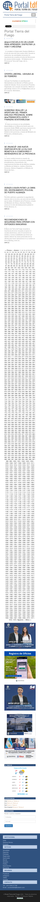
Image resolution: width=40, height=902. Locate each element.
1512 (19, 602)
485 (5, 351)
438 (30, 339)
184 (23, 285)
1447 (11, 585)
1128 (23, 496)
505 (12, 355)
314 (5, 314)
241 (33, 297)
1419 (11, 577)
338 (26, 318)
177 (30, 283)
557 (5, 366)
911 (16, 442)
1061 (6, 478)
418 (23, 335)
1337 (19, 554)
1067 (32, 478)
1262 (28, 533)
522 (9, 359)
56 (11, 260)
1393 (19, 569)
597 (19, 374)
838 (12, 426)
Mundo (5, 860)
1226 (23, 523)
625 (23, 380)
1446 (6, 585)
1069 (11, 480)
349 (33, 320)
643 (23, 384)
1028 (15, 469)
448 (33, 341)
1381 (28, 566)
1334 (6, 554)
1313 (6, 548)
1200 (32, 515)
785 (16, 415)
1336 (15, 554)
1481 (6, 595)
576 (9, 370)
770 (26, 411)
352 (12, 322)
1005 (6, 463)
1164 (28, 506)
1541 (23, 610)
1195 (11, 515)
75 (33, 262)
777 (19, 413)
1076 (11, 482)
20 (34, 252)
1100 (23, 488)
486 (9, 351)
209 (16, 291)
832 (23, 424)
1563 (28, 616)
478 (12, 349)
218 (16, 293)
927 (9, 446)
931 (23, 446)
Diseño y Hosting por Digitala (24, 896)
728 (5, 403)
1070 (15, 480)
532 (12, 360)
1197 (19, 515)
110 (16, 270)
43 (6, 258)
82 (22, 264)
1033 (6, 471)
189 (9, 287)
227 (16, 295)
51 (28, 258)
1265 (11, 535)
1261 (23, 533)
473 (26, 347)
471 (19, 347)
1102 (32, 488)
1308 (15, 546)
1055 (11, 477)
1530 (6, 608)
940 (23, 448)
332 (5, 318)
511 (33, 355)
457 (33, 343)
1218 (19, 521)
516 (19, 357)
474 (30, 347)
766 (12, 411)
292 (23, 308)
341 (5, 320)
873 (9, 434)
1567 (15, 618)
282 (19, 306)
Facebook (6, 874)
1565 (6, 618)
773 (5, 413)
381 (19, 328)
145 (12, 277)
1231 (15, 525)
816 (30, 420)
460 (12, 345)
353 (16, 322)
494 (5, 353)
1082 (6, 484)
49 (22, 258)
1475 (11, 593)
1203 (15, 517)
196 (33, 287)
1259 (15, 533)
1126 (15, 496)
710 (5, 399)
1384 (11, 567)
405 (9, 333)
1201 (6, 517)
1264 (6, 535)
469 (12, 347)
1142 (23, 500)
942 (30, 448)
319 (23, 314)
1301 (15, 544)
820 (12, 422)
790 (33, 415)
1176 (19, 509)
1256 (32, 531)
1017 (28, 465)
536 (26, 360)
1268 (23, 535)
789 (30, 415)
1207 (32, 517)
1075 (6, 482)
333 (9, 318)
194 (26, 287)
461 (16, 345)
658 (12, 388)
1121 (23, 494)
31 (33, 254)
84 (28, 264)
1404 (6, 573)
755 (5, 409)
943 (33, 448)
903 (19, 440)
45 (11, 258)
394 (33, 330)
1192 (28, 513)
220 (23, 293)
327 (19, 316)
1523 (6, 606)
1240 (23, 527)
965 (16, 453)
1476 (15, 593)
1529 (32, 606)
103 (22, 268)
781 (33, 413)
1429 (23, 579)
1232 (19, 525)
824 (26, 422)
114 (30, 270)
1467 (6, 591)
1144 (32, 500)
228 (19, 295)
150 (30, 277)
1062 (11, 478)
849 (19, 428)
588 (19, 372)
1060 (32, 477)
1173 (6, 509)
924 (30, 444)
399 (19, 331)
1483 (15, 595)
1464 (23, 589)
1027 (11, 469)
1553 (15, 614)
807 (30, 419)
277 (33, 304)
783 (9, 415)
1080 (28, 482)
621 (9, 380)
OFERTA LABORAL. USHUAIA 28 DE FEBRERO (19, 75)
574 (33, 368)
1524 (11, 606)
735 (30, 403)
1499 (23, 598)
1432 (6, 581)
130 (23, 273)
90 (14, 266)
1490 (15, 596)
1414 (19, 575)
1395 (28, 569)
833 (26, 424)
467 (5, 347)
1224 (15, 523)
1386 (19, 567)
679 (23, 391)
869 (26, 432)
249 (30, 299)
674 (5, 391)
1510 (11, 602)
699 (30, 395)
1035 (15, 471)
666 (9, 389)
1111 (11, 492)
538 (33, 360)
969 (30, 453)
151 (33, 277)
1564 (32, 616)
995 (26, 459)
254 (16, 301)
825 (30, 422)
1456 (19, 587)
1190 (19, 513)
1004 (31, 461)
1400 (19, 571)
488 (16, 351)
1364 (15, 562)
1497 (15, 598)
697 (23, 395)
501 (30, 353)
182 (16, 285)
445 (23, 341)
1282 (23, 538)
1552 (11, 614)
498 (19, 353)
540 (9, 362)
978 (30, 455)
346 (23, 320)
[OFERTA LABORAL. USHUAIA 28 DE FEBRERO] (20, 95)
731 (16, 403)
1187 (6, 513)
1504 (15, 600)
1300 (11, 544)
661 (23, 388)
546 (30, 362)
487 (12, 351)
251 (5, 301)
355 (23, 322)
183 (19, 285)
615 (19, 378)
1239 (19, 527)
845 (5, 428)
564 (30, 366)
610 (33, 376)
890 (5, 438)
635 (26, 382)
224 (5, 295)
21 (6, 254)
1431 (32, 579)
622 (12, 380)
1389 (32, 567)
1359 (23, 560)
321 (30, 314)
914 (26, 442)
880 (33, 434)
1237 (11, 527)
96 (30, 266)
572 (26, 368)
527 (26, 359)
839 (16, 426)
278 (5, 306)
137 (16, 275)
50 (25, 258)
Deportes (6, 852)
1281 (19, 538)
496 (12, 353)
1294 (15, 542)
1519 (19, 604)
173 (16, 283)
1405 (11, 573)
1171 (28, 508)
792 (9, 417)
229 (23, 295)
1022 (19, 467)
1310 (23, 546)
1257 (6, 533)
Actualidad (6, 850)
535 (23, 360)
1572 (10, 620)
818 (5, 422)
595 (12, 374)
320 (26, 314)
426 (19, 337)
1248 (28, 529)
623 (16, 380)
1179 (32, 509)
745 (33, 405)
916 (33, 442)
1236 (6, 527)
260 (5, 302)
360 (9, 324)
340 (33, 318)
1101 (28, 488)
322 (33, 314)
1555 (23, 614)
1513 (23, 602)
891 (9, 438)
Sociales (5, 862)
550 (12, 364)
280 (12, 306)
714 (19, 399)
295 (33, 308)
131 (26, 273)
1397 (6, 571)
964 (12, 453)
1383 (6, 567)
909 (9, 442)
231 (30, 295)
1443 (23, 583)
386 (5, 330)
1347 (32, 556)
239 (26, 297)
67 (11, 262)
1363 (11, 562)
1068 (6, 480)
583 (33, 370)
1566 (11, 618)
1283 (28, 538)
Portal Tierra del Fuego (13, 15)
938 (16, 448)
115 (33, 270)
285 (30, 306)
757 (12, 409)
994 (23, 459)
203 (26, 289)
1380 (23, 566)
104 (26, 268)
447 (30, 341)
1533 (19, 608)
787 (23, 415)
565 (33, 366)
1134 (19, 498)
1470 (19, 591)
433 (12, 339)
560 (16, 366)
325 (12, 316)
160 (33, 279)
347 (26, 320)
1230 (11, 525)
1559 (11, 616)
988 (33, 457)
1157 (28, 504)
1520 (23, 604)
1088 (32, 484)
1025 (32, 467)
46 (14, 258)
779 (26, 413)
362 (16, 324)
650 (16, 386)
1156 (23, 504)
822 (19, 422)
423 (9, 337)
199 (12, 289)
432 (9, 339)
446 (26, 341)
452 (16, 343)
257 (26, 301)
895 (23, 438)
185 (26, 285)
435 (19, 339)
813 (19, 420)
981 (9, 457)
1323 (19, 550)
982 (12, 457)
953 (5, 451)
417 (19, 335)
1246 (19, 529)
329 (26, 316)
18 (29, 252)
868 (23, 432)
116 (5, 271)
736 (33, 403)
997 (33, 459)
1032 (32, 469)
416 (16, 335)
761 (26, 409)
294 (30, 308)
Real (5, 805)
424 (12, 337)
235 (12, 297)
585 (9, 372)
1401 (23, 571)
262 (12, 302)
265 (23, 302)
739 (12, 405)
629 (5, 382)
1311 (28, 546)
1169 (19, 508)
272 (16, 304)
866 (16, 432)
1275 (23, 537)
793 (12, 417)
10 (7, 252)
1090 (11, 486)
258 (30, 301)
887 (26, 436)
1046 (32, 473)
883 (12, 436)
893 (16, 438)
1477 (19, 593)
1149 (23, 502)
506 (16, 355)
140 (26, 275)
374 (26, 326)
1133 (15, 498)
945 (9, 449)
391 (23, 330)
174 (19, 283)
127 (12, 273)
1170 (23, 508)
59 (19, 260)
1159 (6, 506)
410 (26, 333)
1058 (23, 477)
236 (16, 297)
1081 (32, 482)
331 (33, 316)
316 (12, 314)
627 (30, 380)
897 (30, 438)
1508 (32, 600)
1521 (28, 604)
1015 (19, 465)
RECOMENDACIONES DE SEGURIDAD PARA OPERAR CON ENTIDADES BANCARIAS (19, 221)
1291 (32, 540)
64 (33, 260)
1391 (11, 569)
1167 (11, 508)
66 (9, 262)
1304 (28, 544)
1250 (6, 531)
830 (16, 424)
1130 (32, 496)
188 (5, 287)
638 (5, 384)
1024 (28, 467)
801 (9, 419)
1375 (32, 564)
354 (19, 322)
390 (19, 330)
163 (12, 281)
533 (16, 360)
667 (12, 389)
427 (23, 337)
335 (16, 318)
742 (23, 405)
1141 (19, 500)
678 (19, 391)
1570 (28, 618)
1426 (11, 579)
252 (9, 301)
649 (12, 386)
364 (23, 324)
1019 (6, 467)
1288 (19, 540)
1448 (15, 585)
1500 (28, 598)
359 (5, 324)
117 (9, 271)
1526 (19, 606)
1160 (11, 506)
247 (23, 299)
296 (5, 310)
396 (9, 331)
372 (19, 326)
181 (12, 285)
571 (23, 368)
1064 (19, 478)
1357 (15, 560)
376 (33, 326)
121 (23, 271)
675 (9, 391)
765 (9, 411)
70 (19, 262)
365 (26, 324)
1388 (28, 567)
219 (19, 293)
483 (30, 349)
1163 (23, 506)
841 (23, 426)
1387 (23, 567)
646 (33, 384)
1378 (15, 566)
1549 (28, 612)
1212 (23, 519)
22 (9, 254)
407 (16, 333)
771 (30, 411)
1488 (6, 596)
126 (9, 273)
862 (33, 430)
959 (26, 451)
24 (14, 254)
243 (9, 299)
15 (21, 252)
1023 (23, 467)
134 (5, 275)
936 (9, 448)
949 (23, 449)
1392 (15, 569)
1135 (23, 498)
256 (23, 301)
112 (23, 270)
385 (33, 328)
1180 (6, 511)
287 (5, 308)
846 (9, 428)
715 (23, 399)
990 (9, 459)
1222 (6, 523)
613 (12, 378)
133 (33, 273)
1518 (15, 604)
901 (12, 440)
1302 (19, 544)
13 (15, 252)
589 (23, 372)
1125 (11, 496)
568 (12, 368)
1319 (32, 548)
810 (9, 420)
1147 (15, 502)
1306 (6, 546)
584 (5, 372)
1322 (15, 550)
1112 (15, 492)
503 (5, 355)
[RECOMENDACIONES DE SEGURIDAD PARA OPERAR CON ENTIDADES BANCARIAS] (20, 245)
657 (9, 388)
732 (19, 403)
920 (16, 444)
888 (30, 436)
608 (26, 376)
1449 (19, 585)
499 (23, 353)
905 (26, 440)
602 (5, 376)
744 (30, 405)
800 (5, 419)
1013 (11, 465)
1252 (15, 531)
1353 (28, 558)
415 (12, 335)
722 (16, 401)
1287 (15, 540)
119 (16, 271)
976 (23, 455)
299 (16, 310)
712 (12, 399)
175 (23, 283)
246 (19, 299)
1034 (11, 471)
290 (16, 308)
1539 (15, 610)
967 (23, 453)
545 (26, 362)
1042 (15, 473)
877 (23, 434)
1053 (32, 475)
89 (11, 266)
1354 (32, 558)
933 (30, 446)
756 (9, 409)
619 (33, 378)
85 (30, 264)
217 (12, 293)
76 (6, 264)
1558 (6, 616)
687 (19, 393)
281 (16, 306)
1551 (6, 614)
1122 (28, 494)
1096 (6, 488)
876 (19, 434)
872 (5, 434)
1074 (32, 480)
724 (23, 401)
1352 (23, 558)
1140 (15, 500)
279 (9, 306)
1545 (11, 612)
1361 (32, 560)
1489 (11, 596)
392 (26, 330)
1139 (11, 500)
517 (23, 357)
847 (12, 428)
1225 (19, 523)
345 (19, 320)
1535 (28, 608)
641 (16, 384)
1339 (28, 554)
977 (26, 455)
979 (33, 455)
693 (9, 395)
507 (19, 355)
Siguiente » (20, 620)
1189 (15, 513)
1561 (19, 616)
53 (33, 258)
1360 (28, 560)
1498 (19, 598)
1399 (15, 571)
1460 (6, 589)
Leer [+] (6, 63)
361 (12, 324)
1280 (15, 538)
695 (16, 395)
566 (5, 368)
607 (23, 376)
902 (16, 440)
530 (5, 360)
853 (33, 428)
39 (25, 256)
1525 (15, 606)
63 (30, 260)
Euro (5, 803)
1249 (32, 529)
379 (12, 328)
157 (23, 279)
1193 (32, 513)
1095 (32, 486)
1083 (11, 484)
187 (33, 285)
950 (26, 449)
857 (16, 430)
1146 (11, 502)
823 (23, 422)
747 (9, 407)
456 (30, 343)
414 (9, 335)
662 (26, 388)
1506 (23, 600)
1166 (6, 508)
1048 (11, 475)
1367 (28, 562)
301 (23, 310)
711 (9, 399)
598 (23, 374)
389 (16, 330)
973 (12, 455)
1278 (6, 538)
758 (16, 409)
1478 (23, 593)
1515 (32, 602)
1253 (19, 531)
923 (26, 444)
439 (33, 339)
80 (17, 264)
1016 (23, 465)
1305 (32, 544)
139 (23, 275)
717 (30, 399)
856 (12, 430)
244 (12, 299)
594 (9, 374)
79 (14, 264)
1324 (23, 550)
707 (26, 397)
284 (26, 306)
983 (16, 457)
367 (33, 324)
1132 (11, 498)
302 (26, 310)
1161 (15, 506)
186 (30, 285)
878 (26, 434)
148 (23, 277)
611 (5, 378)
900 (9, 440)
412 (33, 333)
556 (33, 364)
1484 (19, 595)
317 (16, 314)
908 (5, 442)
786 (19, 415)
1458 (28, 587)
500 (26, 353)
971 (5, 455)
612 (9, 378)
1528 (28, 606)
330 (30, 316)
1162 (19, 506)
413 (5, 335)
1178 (28, 509)
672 (30, 389)
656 (5, 388)
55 (9, 260)
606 (19, 376)
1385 (15, 567)
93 (22, 266)
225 (9, 295)
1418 (6, 577)
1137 (32, 498)
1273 (15, 537)
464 (26, 345)
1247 (23, 529)
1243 (6, 529)
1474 (6, 593)
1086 (23, 484)
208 (12, 291)
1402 (28, 571)
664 (33, 388)
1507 (28, 600)
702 (9, 397)
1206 (28, 517)
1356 (11, 560)
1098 (15, 488)
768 (19, 411)
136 (12, 275)
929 (16, 446)
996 (30, 459)
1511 (15, 602)
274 (23, 304)
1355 (6, 560)
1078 (19, 482)
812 (16, 420)
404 (5, 333)
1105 (15, 490)
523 (12, 359)
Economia (6, 868)
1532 (15, 608)
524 (16, 359)
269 (5, 304)
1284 (32, 538)
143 (5, 277)
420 (30, 335)
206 (5, 291)
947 (16, 449)
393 (30, 330)
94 (25, 266)
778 (23, 413)
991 (12, 459)
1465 (28, 589)
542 (16, 362)
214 (33, 291)
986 (26, 457)
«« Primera (8, 250)
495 (9, 353)
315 (9, 314)
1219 (23, 521)
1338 (23, 554)
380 (16, 328)
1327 (6, 552)
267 (30, 302)
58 (17, 260)
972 (9, 455)
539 (5, 362)
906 (30, 440)
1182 (15, 511)
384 (30, 328)
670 (23, 389)
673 (33, 389)
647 (5, 386)
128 (16, 273)
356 (26, 322)
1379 (19, 566)
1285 (6, 540)
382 (23, 328)
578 (16, 370)
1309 (19, 546)
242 (5, 299)
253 (12, 301)
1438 (32, 581)
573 (30, 368)
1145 (6, 502)
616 (23, 378)
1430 (28, 579)
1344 (19, 556)
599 (26, 374)
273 (19, 304)
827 (5, 424)
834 (30, 424)
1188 (11, 513)
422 (5, 337)
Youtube (5, 879)
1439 (6, 583)
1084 (15, 484)
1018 (32, 465)
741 (19, 405)
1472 (28, 591)
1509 (6, 602)
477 (9, 349)
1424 (32, 577)
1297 (28, 542)
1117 (6, 494)
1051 (23, 475)
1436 (23, 581)
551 (16, 364)
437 (26, 339)
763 (33, 409)
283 (23, 306)
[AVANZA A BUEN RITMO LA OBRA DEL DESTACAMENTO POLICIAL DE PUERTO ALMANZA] (20, 212)
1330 (19, 552)
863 (5, 432)
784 (12, 415)
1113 (19, 492)
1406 (15, 573)
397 (12, 331)
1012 (6, 465)
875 (16, 434)
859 (23, 430)
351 (9, 322)
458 (5, 345)
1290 (28, 540)
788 (26, 415)
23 (12, 254)
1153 (11, 504)
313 (33, 312)
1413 (15, 575)
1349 (11, 558)
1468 (11, 591)
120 (19, 271)
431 (5, 339)
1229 (6, 525)
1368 (32, 562)
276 (30, 304)
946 (12, 449)
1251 (11, 531)
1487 (32, 595)
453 (19, 343)
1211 (19, 519)
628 (33, 380)
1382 (32, 566)
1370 (11, 564)
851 (26, 428)
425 (16, 337)
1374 (28, 564)
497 (16, 353)
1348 (6, 558)
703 (12, 397)
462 (19, 345)
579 (19, 370)
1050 (19, 475)
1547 (19, 612)
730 (12, 403)
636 (30, 382)
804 (19, 419)
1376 (6, 566)
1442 (19, 583)
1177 (23, 509)
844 (33, 426)
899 (5, 440)
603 (9, 376)
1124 (6, 496)
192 (19, 287)
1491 (19, 596)
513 (9, 357)
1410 (32, 573)
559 (12, 366)
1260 (19, 533)
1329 (15, 552)
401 (26, 331)
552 (19, 364)
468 (9, 347)
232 (33, 295)
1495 (6, 598)
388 (12, 330)
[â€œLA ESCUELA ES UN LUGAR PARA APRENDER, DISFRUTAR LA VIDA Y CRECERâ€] (20, 66)
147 (19, 277)
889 (33, 436)
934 (33, 446)
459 (9, 345)
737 (5, 405)
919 (12, 444)
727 (33, 401)
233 (5, 297)
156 (19, 279)
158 (26, 279)
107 (5, 270)
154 (12, 279)
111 (19, 270)
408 (19, 333)
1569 (23, 618)
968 (26, 453)
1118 (11, 494)
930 (19, 446)
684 (9, 393)
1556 (28, 614)
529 (33, 359)
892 (12, 438)
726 (30, 401)
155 (16, 279)
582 (30, 370)
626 (26, 380)
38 (22, 256)
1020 (11, 467)
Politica (5, 864)
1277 (32, 537)
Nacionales (6, 858)
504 (9, 355)
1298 (32, 542)
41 (30, 256)
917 (5, 444)
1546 (15, 612)
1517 (11, 604)
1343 (15, 556)
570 (19, 368)
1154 (15, 504)
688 (23, 393)
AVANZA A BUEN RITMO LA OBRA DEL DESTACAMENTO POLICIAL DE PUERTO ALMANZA (19, 190)
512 (5, 357)
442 (12, 341)
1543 (32, 610)
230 (26, 295)
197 (5, 289)
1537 (6, 610)
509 (26, 355)
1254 (23, 531)
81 (19, 264)
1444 (28, 583)
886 (23, 436)
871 (33, 432)
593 (5, 374)
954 (9, 451)
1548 (23, 612)
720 (9, 401)
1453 (6, 587)
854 (5, 430)
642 (19, 384)
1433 (11, 581)
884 (16, 436)
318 (19, 314)
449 (5, 343)
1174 (11, 509)
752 (26, 407)
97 (33, 266)
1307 (11, 546)
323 (5, 316)
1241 (28, 527)
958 (23, 451)
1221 (32, 521)
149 (26, 277)
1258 (11, 533)
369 (9, 326)
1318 (28, 548)
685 (12, 393)
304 (33, 310)
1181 (11, 511)
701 (5, 397)
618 (30, 378)
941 (26, 448)
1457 (23, 587)
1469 (15, 591)
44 (9, 258)
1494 (32, 596)
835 (33, 424)
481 (23, 349)
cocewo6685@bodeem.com (16, 887)
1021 (15, 467)
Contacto (5, 844)
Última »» (28, 620)
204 (30, 289)
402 (30, 331)
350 (5, 322)
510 (30, 355)
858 (19, 430)
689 (26, 393)
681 (30, 391)
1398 (11, 571)
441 (9, 341)
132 (30, 273)
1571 (32, 618)
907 (33, 440)
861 (30, 430)
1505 (19, 600)
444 (19, 341)
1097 (11, 488)
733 (23, 403)
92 (19, 266)
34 (11, 256)
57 (14, 260)
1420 (15, 577)
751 (23, 407)
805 (23, 419)
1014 (15, 465)
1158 (32, 504)
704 (16, 397)
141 (30, 275)
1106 (19, 490)
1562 (23, 616)
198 (9, 289)
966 (19, 453)
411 (30, 333)
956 (16, 451)
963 (9, 453)
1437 (28, 581)
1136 (28, 498)
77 (9, 264)
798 (30, 417)
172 (12, 283)
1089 (6, 486)
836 (5, 426)
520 (33, 357)
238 (23, 297)
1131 (6, 498)
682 (33, 391)
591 (30, 372)
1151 (32, 502)
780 (30, 413)
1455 (15, 587)
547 (33, 362)
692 (5, 395)
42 (33, 256)
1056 (15, 477)
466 (33, 345)
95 (28, 266)
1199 (28, 515)
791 (5, 417)
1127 (19, 496)
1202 (11, 517)
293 (26, 308)
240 (30, 297)
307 (12, 312)
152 (5, 279)
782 (5, 415)
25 (17, 254)
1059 (28, 477)
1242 (32, 527)
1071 (19, 480)
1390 (6, 569)
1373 (23, 564)
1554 (19, 614)
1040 (6, 473)
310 (23, 312)
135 (9, 275)
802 (12, 419)
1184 (23, 511)
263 (16, 302)
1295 (19, 542)
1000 (14, 461)
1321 (11, 550)
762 (30, 409)
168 (30, 281)
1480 (32, 593)
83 (25, 264)
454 (23, 343)
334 (12, 318)
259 (33, 301)
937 (12, 448)
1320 (6, 550)
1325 (28, 550)
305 (5, 312)
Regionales (6, 856)
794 (16, 417)
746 (5, 407)
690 (30, 393)
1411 (6, 575)
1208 (6, 519)
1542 (28, 610)
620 (5, 380)
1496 (11, 598)
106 (33, 268)
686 (16, 393)
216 (9, 293)
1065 (23, 478)
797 (26, 417)
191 (16, 287)
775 (12, 413)
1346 (28, 556)
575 (5, 370)
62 (28, 260)
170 (5, 283)
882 (9, 436)
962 (5, 453)
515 (16, 357)
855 (9, 430)
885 (19, 436)
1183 (19, 511)
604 (12, 376)
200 (16, 289)
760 (23, 409)
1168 (15, 508)
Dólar (5, 801)
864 (9, 432)
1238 (15, 527)
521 (5, 359)
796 (23, 417)
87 (6, 266)
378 (9, 328)
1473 (32, 591)
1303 (23, 544)
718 (33, 399)
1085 (19, 484)
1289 (23, 540)
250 (33, 299)
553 (23, 364)
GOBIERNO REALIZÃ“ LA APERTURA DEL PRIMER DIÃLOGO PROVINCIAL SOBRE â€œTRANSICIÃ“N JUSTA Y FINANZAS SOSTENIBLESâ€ (18, 115)
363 (19, 324)
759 (19, 409)
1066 (28, 478)
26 (20, 254)
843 (30, 426)
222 (30, 293)
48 (19, 258)
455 (26, 343)
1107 (23, 490)
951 (30, 449)
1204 (19, 517)
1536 (32, 608)
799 (33, 417)
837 (9, 426)
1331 (23, 552)
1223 (11, 523)
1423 (28, 577)
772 (33, 411)
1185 (28, 511)
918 (9, 444)
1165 (32, 506)
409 (23, 333)
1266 (15, 535)
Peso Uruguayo (8, 807)
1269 (28, 535)
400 (23, 331)
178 (33, 283)
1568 (19, 618)
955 (12, 451)
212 (26, 291)
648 (9, 386)
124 (33, 271)
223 (33, 293)
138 (19, 275)
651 (19, 386)
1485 (23, 595)
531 (9, 360)
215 (5, 293)
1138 (6, 500)
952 (33, 449)
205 (33, 289)
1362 (6, 562)
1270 (32, 535)
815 (26, 420)
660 (19, 388)
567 (9, 368)
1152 (6, 504)
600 (30, 374)
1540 (19, 610)
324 (9, 316)
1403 (32, 571)
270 (9, 304)
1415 (23, 575)
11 (10, 252)
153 (9, 279)
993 (19, 459)
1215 (6, 521)
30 (31, 254)
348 (30, 320)
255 (19, 301)
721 (12, 401)
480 (19, 349)
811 (12, 420)
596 (16, 374)
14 (18, 252)
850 (23, 428)
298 (12, 310)
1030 (23, 469)
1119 (15, 494)
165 (19, 281)
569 (16, 368)
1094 (28, 486)
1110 (6, 492)
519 (30, 357)
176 (26, 283)
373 (23, 326)
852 (30, 428)
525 (19, 359)
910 (12, 442)
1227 (28, 523)
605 (16, 376)
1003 (27, 461)
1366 (23, 562)
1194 (6, 515)
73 (28, 262)
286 (33, 306)
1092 (19, 486)
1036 (19, 471)
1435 (19, 581)
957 (19, 451)
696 (19, 395)
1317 (23, 548)
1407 (19, 573)
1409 (28, 573)
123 (30, 271)
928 (12, 446)
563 (26, 366)
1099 (19, 488)
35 (14, 256)
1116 (32, 492)
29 (28, 254)
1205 (23, 517)
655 (33, 386)
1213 (28, 519)
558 (9, 366)
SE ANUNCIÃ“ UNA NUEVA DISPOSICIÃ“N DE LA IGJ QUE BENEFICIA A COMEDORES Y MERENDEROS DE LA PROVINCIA (19, 150)
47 (17, 258)
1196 (15, 515)
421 (33, 335)
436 (23, 339)
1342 (11, 556)
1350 (15, 558)
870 (30, 432)
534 (19, 360)
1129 (28, 496)
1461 (11, 589)
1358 (19, 560)
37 (19, 256)
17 (26, 252)
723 (19, 401)
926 (5, 446)
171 (9, 283)
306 (9, 312)
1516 (6, 604)
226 (12, 295)
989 (5, 459)
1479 (28, 593)
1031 (28, 469)
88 (9, 266)
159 (30, 279)
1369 (6, 564)
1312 (32, 546)
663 (30, 388)
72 (25, 262)
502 (33, 353)
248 (26, 299)
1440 (11, 583)
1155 (19, 504)
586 (12, 372)
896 (26, 438)
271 (12, 304)
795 (19, 417)
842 (26, 426)
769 (23, 411)
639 (9, 384)
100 (12, 268)
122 (26, 271)
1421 (19, 577)
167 (26, 281)
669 (19, 389)
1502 (6, 600)
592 (33, 372)
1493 (28, 596)
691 (33, 393)
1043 (19, 473)
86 (33, 264)
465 (30, 345)
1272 (11, 537)
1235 (32, 525)
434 (16, 339)
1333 (32, 552)
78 (11, 264)
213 (30, 291)
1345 (23, 556)
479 (16, 349)
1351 (19, 558)
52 (30, 258)
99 (9, 268)
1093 (23, 486)
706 (23, 397)
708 (30, 397)
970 (33, 453)
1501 (32, 598)
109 (12, 270)
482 (26, 349)
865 (12, 432)
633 (19, 382)
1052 (28, 475)
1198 (23, 515)
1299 (6, 544)
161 (5, 281)
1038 (28, 471)
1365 (19, 562)
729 (9, 403)
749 (16, 407)
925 (33, 444)
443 (16, 341)
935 (5, 448)
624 (19, 380)
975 (19, 455)
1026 (6, 469)
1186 (32, 511)
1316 (19, 548)
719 (5, 401)
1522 (32, 604)
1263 (32, 533)
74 (30, 262)
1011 (32, 463)
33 (9, 256)
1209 (11, 519)
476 (5, 349)
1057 (19, 477)
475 (33, 347)
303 (30, 310)
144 (9, 277)
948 (19, 449)
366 (30, 324)
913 (23, 442)
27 (22, 254)
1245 (15, 529)
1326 (32, 550)
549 (9, 364)
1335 (11, 554)
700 (33, 395)
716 (26, 399)
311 (26, 312)
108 (9, 270)
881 (5, 436)
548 (5, 364)
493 (33, 351)
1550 (32, 612)
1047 (6, 475)
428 (26, 337)
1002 (23, 461)
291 (19, 308)
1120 (19, 494)
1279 (11, 538)
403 (33, 331)
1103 (6, 490)
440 (5, 341)
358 (33, 322)
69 (17, 262)
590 (26, 372)
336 (19, 318)
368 (5, 326)
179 (5, 285)
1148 (19, 502)
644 (26, 384)
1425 (6, 579)
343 (12, 320)
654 (30, 386)
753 (30, 407)
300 (19, 310)
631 (12, 382)
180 (9, 285)
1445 (32, 583)
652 (23, 386)
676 (12, 391)
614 (16, 378)
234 (9, 297)
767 (16, 411)
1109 (32, 490)
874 (12, 434)
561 (19, 366)
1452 (32, 585)
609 (30, 376)
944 (5, 449)
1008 (19, 463)
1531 (11, 608)
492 (30, 351)
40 (28, 256)
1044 (23, 473)
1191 (23, 513)
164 (16, 281)
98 (6, 268)
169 (33, 281)
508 (23, 355)
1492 (23, 596)
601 (33, 374)
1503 (11, 600)
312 (30, 312)
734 (26, 403)
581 (26, 370)
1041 (11, 473)
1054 (6, 477)
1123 (32, 494)
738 (9, 405)
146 (16, 277)
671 (26, 389)
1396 (32, 569)
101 (15, 268)
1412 (11, 575)
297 (9, 310)
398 (16, 331)
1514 (28, 602)
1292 (6, 542)
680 (26, 391)
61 (25, 260)
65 (6, 262)
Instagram (6, 876)
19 (32, 252)
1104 (11, 490)
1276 (28, 537)
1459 (32, 587)
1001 (18, 461)
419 (26, 335)
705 (19, 397)
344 (16, 320)
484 (33, 349)
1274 (19, 537)
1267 (19, 535)
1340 (32, 554)
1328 (11, 552)
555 (30, 364)
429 (30, 337)
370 (12, 326)
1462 (15, 589)
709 (33, 397)
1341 (6, 556)
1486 (28, 595)
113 (26, 270)
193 (23, 287)
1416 (28, 575)
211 (23, 291)
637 (33, 382)
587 (16, 372)
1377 (11, 566)
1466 (32, 589)
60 (22, 260)
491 (26, 351)
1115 (28, 492)
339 (30, 318)
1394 (23, 569)
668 (16, 389)
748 (12, 407)
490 (23, 351)
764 (5, 411)
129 (19, 273)
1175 (15, 509)
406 (12, 333)
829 (12, 424)
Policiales (6, 854)
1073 (28, 480)
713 (16, 399)
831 (19, 424)
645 (30, 384)
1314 (11, 548)
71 (22, 262)
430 (33, 337)
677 (16, 391)
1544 (6, 612)
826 (33, 422)
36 (17, 256)
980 (5, 457)
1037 (23, 471)
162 (9, 281)
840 (19, 426)
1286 (11, 540)
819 (9, 422)
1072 (23, 480)
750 (19, 407)
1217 (15, 521)
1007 (15, 463)
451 (12, 343)
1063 (15, 478)
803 (16, 419)
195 (30, 287)
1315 (15, 548)
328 (23, 316)
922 (23, 444)
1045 (28, 473)
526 (23, 359)
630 (9, 382)
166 (23, 281)
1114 (23, 492)
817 (33, 420)
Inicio (4, 840)
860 (26, 430)
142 (33, 275)
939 (19, 448)
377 (5, 328)
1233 (23, 525)
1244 (11, 529)
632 (16, 382)
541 (12, 362)
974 (16, 455)
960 (30, 451)
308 (16, 312)
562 (23, 366)
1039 (32, 471)
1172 (32, 508)
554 (26, 364)
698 (26, 395)
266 (26, 302)
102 (19, 268)
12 (13, 252)
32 (6, 256)
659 (16, 388)
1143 (28, 500)
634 (23, 382)
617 (26, 378)
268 (33, 302)
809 (5, 420)
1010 (28, 463)
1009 (23, 463)
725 (26, 401)
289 (12, 308)
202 (23, 289)
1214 (32, 519)
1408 (23, 573)
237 (19, 297)
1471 (23, 591)
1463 (19, 589)
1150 (28, 502)
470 (16, 347)
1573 (14, 620)
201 (19, 289)
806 (26, 419)
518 (26, 357)
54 (6, 260)
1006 (11, 463)
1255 (28, 531)
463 (23, 345)
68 (14, 262)
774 (9, 413)
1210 (15, 519)
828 (9, 424)
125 (5, 273)
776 (16, 413)
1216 (11, 521)
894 (19, 438)
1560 (15, 616)
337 (23, 318)
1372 (19, 564)
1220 (28, 521)
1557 (32, 614)
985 (23, 457)
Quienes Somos (8, 842)
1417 (32, 575)
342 (9, 320)
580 (23, 370)
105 (29, 268)
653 (26, 386)
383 (26, 328)
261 (9, 302)
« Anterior (16, 250)
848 (16, 428)
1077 (15, 482)
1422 (23, 577)
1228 (32, 523)
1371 (15, 564)
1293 (11, 542)
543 (19, 362)
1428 (19, 579)
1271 (6, 537)
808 (33, 419)
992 (16, 459)
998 (7, 461)
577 (12, 370)
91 (17, 266)
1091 (15, 486)
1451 (28, 585)
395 (5, 331)
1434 (15, 581)
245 (16, 299)
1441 (15, 583)
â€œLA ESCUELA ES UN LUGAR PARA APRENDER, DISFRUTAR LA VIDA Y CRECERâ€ (19, 44)
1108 (28, 490)
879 (30, 434)
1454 (11, 587)
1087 (28, 484)
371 (16, 326)
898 (33, 438)
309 (19, 312)
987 (30, 457)
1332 (28, 552)
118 (12, 271)
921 (19, 444)
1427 (15, 579)
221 (26, 293)
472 (23, 347)
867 (19, 432)
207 (9, 291)
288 (9, 308)
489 (19, 351)
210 (19, 291)
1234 (28, 525)
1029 (19, 469)
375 (30, 326)
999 (11, 461)
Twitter (5, 877)
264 (19, 302)
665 (5, 389)
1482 (11, 595)
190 (12, 287)
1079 (23, 482)
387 (9, 330)
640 (12, 384)
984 (19, 457)
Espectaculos (7, 866)
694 (12, 395)
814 (23, 420)
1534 (23, 608)
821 (16, 422)
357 (30, 322)
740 (16, 405)
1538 (11, 610)
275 (26, 304)
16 (23, 252)
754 (33, 407)
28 (25, 254)
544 (23, 362)
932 (26, 446)
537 (30, 360)
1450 (23, 585)
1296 (23, 542)
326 (16, 316)
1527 (23, 606)
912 (19, 442)
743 (26, 405)
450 (9, 343)
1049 (15, 475)
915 (30, 442)
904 (23, 440)
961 (33, 451)
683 (5, 393)
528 (30, 359)
